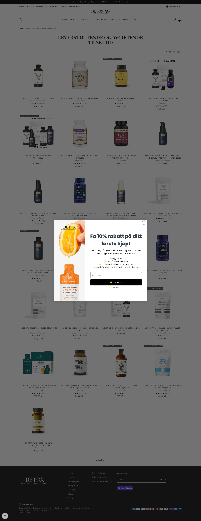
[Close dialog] (144, 223)
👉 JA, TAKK (116, 282)
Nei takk (116, 287)
